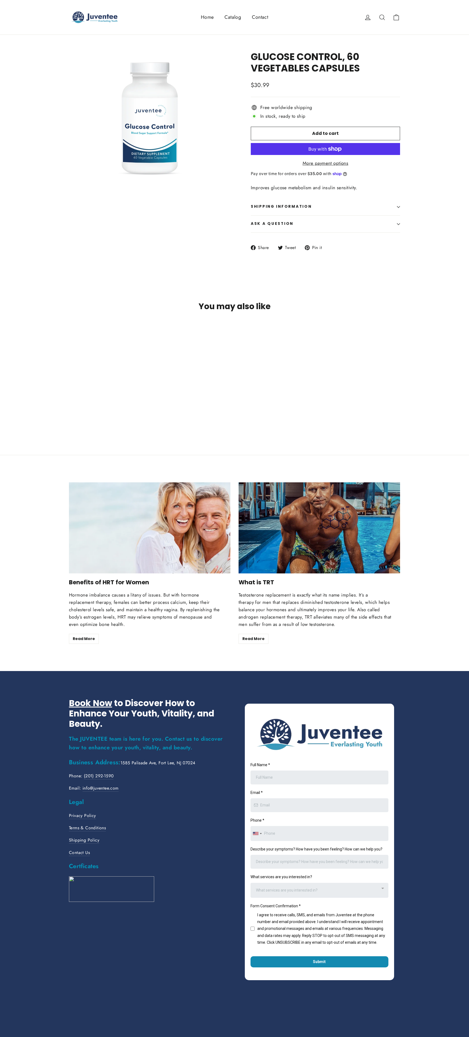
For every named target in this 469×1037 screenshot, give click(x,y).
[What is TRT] (319, 527)
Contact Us (79, 852)
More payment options (325, 163)
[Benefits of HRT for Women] (149, 527)
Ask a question (272, 223)
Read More (84, 638)
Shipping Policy (84, 840)
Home (207, 17)
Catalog (232, 17)
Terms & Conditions (87, 828)
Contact (260, 17)
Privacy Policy (82, 815)
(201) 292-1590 (99, 776)
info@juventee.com (101, 788)
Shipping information (281, 206)
